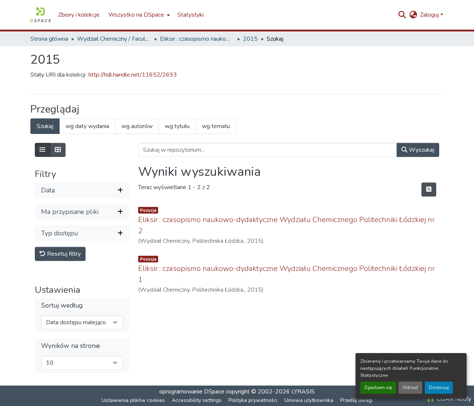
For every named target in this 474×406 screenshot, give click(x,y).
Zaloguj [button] (430, 15)
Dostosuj (439, 387)
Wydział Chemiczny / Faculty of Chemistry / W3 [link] (114, 39)
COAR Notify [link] (453, 399)
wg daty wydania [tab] (87, 126)
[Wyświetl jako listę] (42, 150)
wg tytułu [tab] (177, 126)
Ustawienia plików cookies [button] (133, 400)
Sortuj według (62, 305)
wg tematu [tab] (216, 126)
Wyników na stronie (70, 346)
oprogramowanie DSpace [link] (191, 391)
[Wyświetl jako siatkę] (58, 150)
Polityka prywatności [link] (252, 400)
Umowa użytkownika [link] (308, 400)
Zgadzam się (378, 387)
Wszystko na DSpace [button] (136, 15)
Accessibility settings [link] (196, 400)
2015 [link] (250, 39)
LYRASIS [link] (303, 391)
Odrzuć (410, 387)
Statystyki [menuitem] (190, 15)
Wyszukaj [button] (420, 150)
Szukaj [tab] (45, 126)
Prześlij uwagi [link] (356, 400)
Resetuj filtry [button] (63, 254)
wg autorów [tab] (137, 126)
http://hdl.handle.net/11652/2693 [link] (133, 75)
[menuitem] (138, 15)
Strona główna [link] (49, 39)
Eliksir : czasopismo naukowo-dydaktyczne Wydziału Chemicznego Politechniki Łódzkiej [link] (197, 39)
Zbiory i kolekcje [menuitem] (79, 15)
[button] (40, 14)
